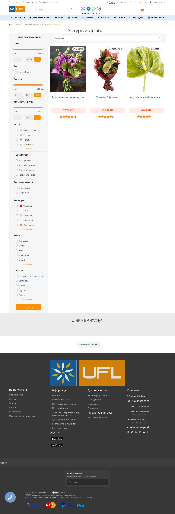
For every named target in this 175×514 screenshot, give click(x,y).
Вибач (22, 295)
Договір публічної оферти (64, 419)
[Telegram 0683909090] (89, 9)
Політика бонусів (60, 408)
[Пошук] (71, 9)
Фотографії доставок (97, 395)
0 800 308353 (137, 419)
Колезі (22, 260)
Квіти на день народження (31, 276)
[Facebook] (132, 432)
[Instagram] (99, 9)
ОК (37, 59)
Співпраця (93, 403)
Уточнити (68, 110)
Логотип (13, 407)
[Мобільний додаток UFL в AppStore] (57, 438)
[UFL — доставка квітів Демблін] (17, 8)
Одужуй (22, 290)
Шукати (28, 307)
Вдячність (23, 280)
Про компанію (16, 394)
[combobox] (107, 38)
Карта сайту (15, 411)
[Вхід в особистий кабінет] (150, 2)
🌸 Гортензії (87, 17)
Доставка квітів (95, 408)
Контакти (13, 399)
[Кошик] (142, 10)
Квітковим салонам (61, 399)
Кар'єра (12, 403)
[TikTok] (148, 432)
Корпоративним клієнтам (64, 423)
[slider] (13, 49)
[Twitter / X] (140, 432)
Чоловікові (24, 255)
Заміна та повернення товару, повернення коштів (66, 414)
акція (60, 17)
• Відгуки (33, 2)
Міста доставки (95, 399)
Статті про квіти (59, 428)
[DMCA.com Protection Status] (59, 492)
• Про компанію (44, 2)
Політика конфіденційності (65, 403)
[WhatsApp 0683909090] (94, 9)
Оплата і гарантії (15, 2)
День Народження (41, 17)
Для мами (23, 241)
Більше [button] (29, 148)
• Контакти (54, 2)
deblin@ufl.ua (138, 396)
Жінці (21, 250)
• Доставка (26, 2)
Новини (56, 395)
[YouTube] (144, 432)
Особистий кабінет (159, 2)
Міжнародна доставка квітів (22, 416)
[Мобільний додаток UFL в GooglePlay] (57, 445)
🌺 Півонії (72, 17)
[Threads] (136, 432)
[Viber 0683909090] (83, 9)
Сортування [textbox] (59, 38)
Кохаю (22, 285)
